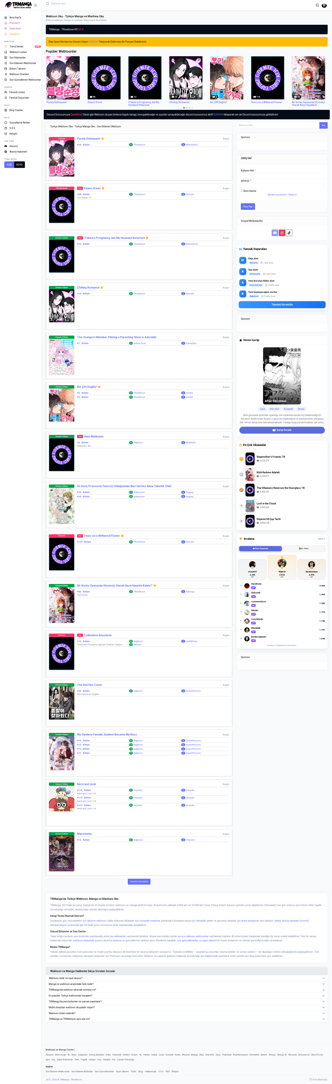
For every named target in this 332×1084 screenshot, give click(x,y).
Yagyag (189, 492)
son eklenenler (118, 936)
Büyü (74, 1054)
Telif (167, 1071)
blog (252, 956)
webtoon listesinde (83, 940)
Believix (137, 644)
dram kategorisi (250, 920)
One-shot (209, 1054)
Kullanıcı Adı (248, 170)
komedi (75, 925)
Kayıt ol (293, 194)
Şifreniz (246, 180)
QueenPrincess (193, 691)
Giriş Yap (248, 206)
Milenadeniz (192, 144)
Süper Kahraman (65, 1059)
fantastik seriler (204, 920)
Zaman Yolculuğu (125, 1059)
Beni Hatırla (250, 191)
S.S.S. (161, 1071)
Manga (194, 1054)
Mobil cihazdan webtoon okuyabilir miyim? (72, 1007)
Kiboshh (190, 194)
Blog (140, 1071)
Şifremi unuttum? (277, 194)
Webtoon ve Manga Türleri (60, 1049)
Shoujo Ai (282, 1054)
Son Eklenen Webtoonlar (58, 1071)
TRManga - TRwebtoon (71, 1079)
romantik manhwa (150, 920)
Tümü (321, 539)
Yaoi (99, 1059)
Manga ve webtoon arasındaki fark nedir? (71, 984)
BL (69, 1054)
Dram (108, 1054)
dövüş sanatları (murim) (295, 920)
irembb (189, 393)
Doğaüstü (82, 1054)
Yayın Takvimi (122, 1071)
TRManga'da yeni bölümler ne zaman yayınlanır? (75, 1001)
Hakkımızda (150, 1071)
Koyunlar (138, 790)
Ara (323, 125)
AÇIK (9, 164)
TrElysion (190, 840)
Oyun (218, 1054)
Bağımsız (138, 442)
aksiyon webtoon (96, 920)
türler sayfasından (123, 925)
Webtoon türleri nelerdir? (62, 1013)
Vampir (92, 1059)
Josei (161, 1054)
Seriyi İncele (284, 430)
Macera (186, 1054)
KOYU (19, 164)
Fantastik (116, 1054)
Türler (133, 1071)
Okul (201, 1054)
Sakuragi (190, 591)
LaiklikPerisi (191, 641)
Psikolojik (227, 1054)
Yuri (114, 1059)
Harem (146, 1054)
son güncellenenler (187, 940)
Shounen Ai (304, 1054)
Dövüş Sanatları (96, 1054)
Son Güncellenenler (104, 1071)
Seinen (264, 1054)
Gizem (134, 1054)
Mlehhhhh (191, 442)
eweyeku (190, 790)
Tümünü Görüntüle (139, 881)
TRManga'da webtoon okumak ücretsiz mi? (72, 989)
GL (140, 1054)
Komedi (169, 1054)
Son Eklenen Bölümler (82, 1071)
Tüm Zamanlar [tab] (261, 548)
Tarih (76, 1059)
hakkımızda (211, 956)
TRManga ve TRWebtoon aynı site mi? (69, 1019)
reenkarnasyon (58, 925)
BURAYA (93, 41)
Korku (178, 1054)
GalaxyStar (191, 343)
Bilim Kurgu (60, 1054)
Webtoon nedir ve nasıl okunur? (66, 978)
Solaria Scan (140, 343)
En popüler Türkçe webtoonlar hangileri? (70, 995)
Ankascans (139, 492)
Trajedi (84, 1059)
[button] (317, 5)
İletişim (175, 1071)
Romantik (254, 1054)
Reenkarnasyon (240, 1054)
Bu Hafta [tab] (304, 548)
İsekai (277, 920)
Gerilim (126, 1054)
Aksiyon (50, 1054)
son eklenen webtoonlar (195, 936)
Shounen (292, 1054)
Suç (53, 1059)
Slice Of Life (317, 1054)
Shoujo (272, 1054)
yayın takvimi (209, 940)
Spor (48, 1059)
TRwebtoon (139, 144)
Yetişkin (106, 1059)
